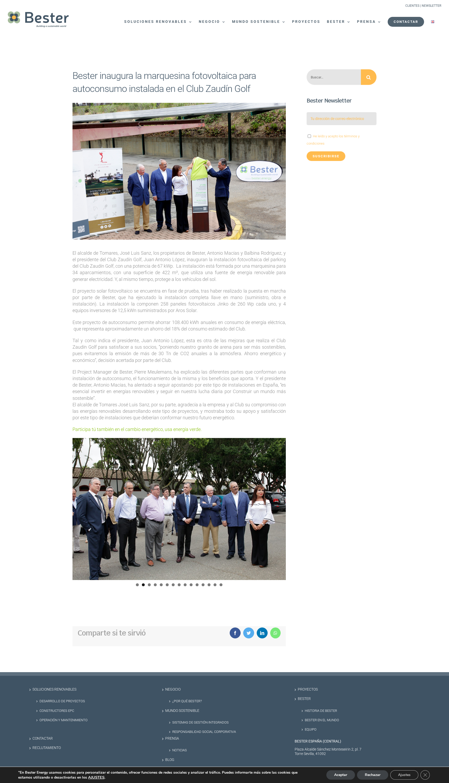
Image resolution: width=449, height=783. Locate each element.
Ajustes (404, 774)
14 (215, 584)
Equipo (310, 729)
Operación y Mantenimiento (63, 720)
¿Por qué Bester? (187, 701)
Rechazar (372, 774)
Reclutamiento (46, 748)
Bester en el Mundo (322, 720)
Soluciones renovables (54, 689)
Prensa (172, 738)
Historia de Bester (321, 711)
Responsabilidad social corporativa (204, 732)
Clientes (412, 6)
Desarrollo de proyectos (62, 701)
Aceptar (340, 774)
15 (221, 584)
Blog (169, 760)
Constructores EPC (56, 711)
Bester (304, 699)
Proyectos (308, 689)
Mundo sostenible (182, 710)
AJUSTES (96, 777)
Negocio (173, 689)
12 (203, 584)
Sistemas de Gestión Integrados (200, 722)
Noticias (179, 750)
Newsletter (431, 6)
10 (191, 584)
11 (197, 584)
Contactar (42, 738)
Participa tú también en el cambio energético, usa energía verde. (137, 429)
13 (209, 584)
